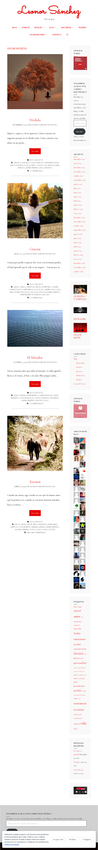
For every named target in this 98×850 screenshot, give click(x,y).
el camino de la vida (51, 290)
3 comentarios (36, 404)
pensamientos (79, 686)
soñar (76, 714)
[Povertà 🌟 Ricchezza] (82, 525)
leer (84, 663)
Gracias (35, 249)
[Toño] (76, 470)
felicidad (25, 292)
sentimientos (26, 295)
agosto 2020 (78, 184)
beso (35, 524)
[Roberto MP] (82, 464)
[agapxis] (82, 543)
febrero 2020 (78, 209)
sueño (79, 715)
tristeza (48, 168)
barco (16, 395)
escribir (77, 644)
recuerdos (84, 691)
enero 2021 (77, 163)
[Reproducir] (77, 792)
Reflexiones (80, 375)
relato (76, 698)
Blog (32, 160)
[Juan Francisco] (76, 567)
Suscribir (79, 132)
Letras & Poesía (79, 384)
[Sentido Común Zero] (82, 452)
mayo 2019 (77, 242)
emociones (15, 292)
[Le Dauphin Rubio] (76, 543)
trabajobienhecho (78, 718)
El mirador (35, 357)
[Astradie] (82, 567)
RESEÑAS (82, 28)
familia (84, 649)
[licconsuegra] (76, 555)
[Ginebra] (82, 476)
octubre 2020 (78, 176)
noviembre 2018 (79, 267)
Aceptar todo (58, 839)
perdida (45, 398)
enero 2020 (78, 213)
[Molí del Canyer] (76, 525)
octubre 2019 (78, 226)
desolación (15, 165)
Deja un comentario (36, 533)
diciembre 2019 (79, 217)
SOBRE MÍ (26, 28)
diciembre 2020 (79, 167)
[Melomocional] (82, 586)
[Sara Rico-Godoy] (76, 519)
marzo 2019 (78, 251)
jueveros (78, 663)
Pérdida (35, 120)
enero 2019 (78, 259)
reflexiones (83, 695)
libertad (84, 668)
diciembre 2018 (79, 263)
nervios (84, 675)
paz (84, 678)
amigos (80, 607)
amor (38, 287)
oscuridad (49, 165)
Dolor (25, 165)
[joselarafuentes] (76, 531)
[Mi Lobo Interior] (76, 573)
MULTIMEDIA (66, 28)
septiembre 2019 (80, 230)
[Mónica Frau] (76, 452)
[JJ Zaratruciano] (76, 586)
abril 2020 (77, 201)
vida (48, 295)
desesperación (51, 163)
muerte (14, 398)
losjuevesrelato (46, 395)
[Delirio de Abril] (82, 470)
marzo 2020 (78, 205)
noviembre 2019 (79, 222)
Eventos (79, 367)
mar (56, 395)
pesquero (54, 398)
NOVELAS (38, 28)
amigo (23, 287)
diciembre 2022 (79, 159)
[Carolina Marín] (76, 513)
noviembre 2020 (79, 172)
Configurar (87, 839)
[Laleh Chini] (76, 440)
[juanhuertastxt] (82, 579)
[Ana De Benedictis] (76, 501)
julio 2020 (77, 188)
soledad (80, 709)
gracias (34, 292)
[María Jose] (76, 495)
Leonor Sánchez (49, 11)
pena (57, 165)
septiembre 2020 (80, 180)
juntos (14, 527)
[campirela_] (82, 458)
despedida (42, 524)
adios (17, 524)
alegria (75, 607)
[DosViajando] (76, 464)
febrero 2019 (78, 255)
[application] (80, 790)
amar (23, 524)
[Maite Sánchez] (76, 488)
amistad (30, 287)
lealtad (42, 292)
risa (41, 168)
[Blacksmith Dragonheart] (82, 488)
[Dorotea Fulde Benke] (82, 507)
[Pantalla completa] (86, 792)
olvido (40, 165)
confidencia (28, 290)
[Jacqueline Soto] (76, 482)
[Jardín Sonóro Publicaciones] (76, 507)
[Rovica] (76, 458)
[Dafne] (82, 549)
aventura (46, 287)
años (82, 617)
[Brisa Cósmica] (82, 513)
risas (79, 698)
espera (23, 395)
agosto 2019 (78, 234)
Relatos (39, 160)
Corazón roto (37, 163)
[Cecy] (82, 440)
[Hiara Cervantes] (82, 446)
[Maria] (76, 561)
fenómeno (32, 395)
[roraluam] (82, 537)
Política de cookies (11, 844)
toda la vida (36, 530)
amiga (16, 287)
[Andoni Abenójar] (82, 495)
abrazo (17, 163)
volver (51, 530)
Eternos (35, 482)
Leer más (36, 150)
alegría (25, 163)
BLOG (51, 28)
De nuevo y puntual (80, 298)
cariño (55, 287)
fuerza (85, 654)
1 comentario (36, 171)
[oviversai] (82, 531)
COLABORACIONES (37, 35)
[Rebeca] (76, 446)
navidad (80, 675)
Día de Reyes (77, 336)
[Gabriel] (76, 579)
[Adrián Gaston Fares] (82, 482)
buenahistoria (77, 622)
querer (34, 527)
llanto (32, 165)
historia (77, 658)
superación (39, 295)
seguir (18, 530)
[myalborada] (82, 501)
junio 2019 (77, 238)
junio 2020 (77, 192)
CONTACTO (56, 35)
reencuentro (32, 168)
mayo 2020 (77, 197)
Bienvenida (80, 363)
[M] (82, 573)
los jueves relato (78, 671)
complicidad (15, 290)
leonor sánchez (77, 668)
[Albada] (76, 537)
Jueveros (79, 371)
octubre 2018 (78, 271)
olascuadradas (26, 398)
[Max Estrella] (82, 555)
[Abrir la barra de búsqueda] (67, 34)
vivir (45, 530)
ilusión (82, 658)
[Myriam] (76, 549)
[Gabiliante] (76, 476)
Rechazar (72, 839)
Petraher (80, 319)
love (20, 527)
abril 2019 (77, 247)
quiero (42, 527)
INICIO (14, 28)
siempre (25, 530)
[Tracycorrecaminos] (82, 519)
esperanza (52, 524)
